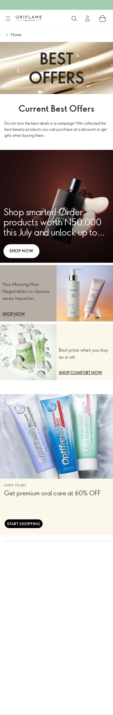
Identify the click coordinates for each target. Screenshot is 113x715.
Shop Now (21, 250)
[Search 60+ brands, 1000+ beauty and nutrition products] (74, 18)
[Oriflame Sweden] (28, 18)
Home (16, 34)
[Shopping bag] (102, 18)
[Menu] (7, 18)
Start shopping (24, 523)
